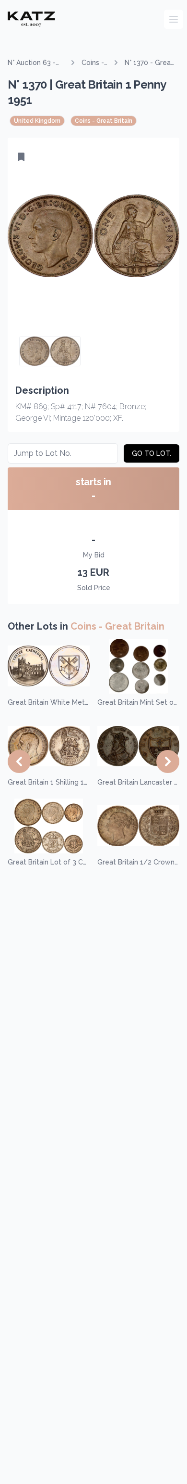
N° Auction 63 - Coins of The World (32, 63)
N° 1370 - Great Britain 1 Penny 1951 (149, 63)
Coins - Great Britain (93, 63)
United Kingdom (37, 120)
